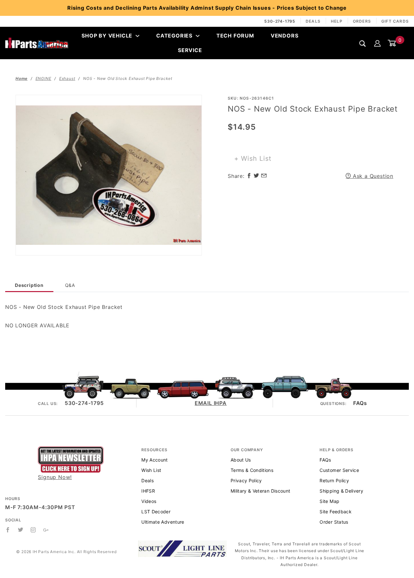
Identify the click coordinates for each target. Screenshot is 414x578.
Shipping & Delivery (341, 491)
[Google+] (46, 529)
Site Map (329, 501)
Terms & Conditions (252, 470)
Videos (148, 501)
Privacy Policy (246, 480)
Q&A (70, 285)
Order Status (334, 522)
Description (29, 285)
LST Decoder (155, 511)
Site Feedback (336, 511)
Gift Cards (395, 21)
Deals (313, 21)
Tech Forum (235, 35)
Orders (362, 21)
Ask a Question (372, 176)
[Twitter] (21, 529)
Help (337, 21)
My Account (154, 460)
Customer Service (339, 470)
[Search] (362, 43)
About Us (241, 460)
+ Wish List (252, 158)
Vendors (285, 35)
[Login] (377, 43)
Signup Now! (55, 477)
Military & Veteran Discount (260, 491)
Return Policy (334, 480)
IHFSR (148, 491)
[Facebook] (8, 529)
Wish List (151, 470)
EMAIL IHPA (211, 403)
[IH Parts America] (36, 42)
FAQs (360, 403)
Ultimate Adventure (162, 522)
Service (190, 50)
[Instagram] (33, 529)
